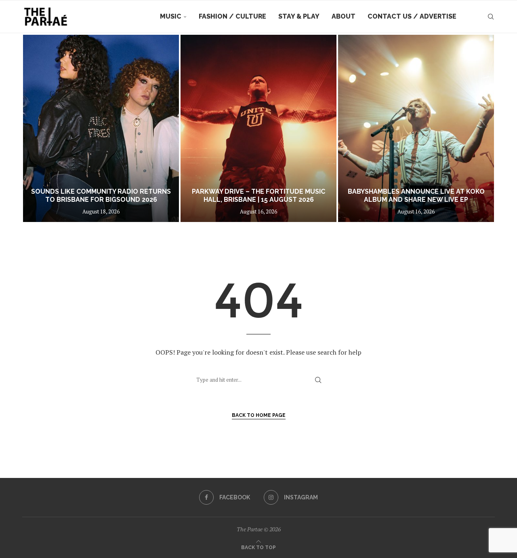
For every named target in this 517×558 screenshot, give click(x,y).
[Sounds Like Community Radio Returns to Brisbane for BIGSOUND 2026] (101, 128)
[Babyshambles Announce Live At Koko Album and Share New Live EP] (416, 128)
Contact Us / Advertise (412, 16)
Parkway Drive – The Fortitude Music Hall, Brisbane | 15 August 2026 (258, 196)
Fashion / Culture (232, 16)
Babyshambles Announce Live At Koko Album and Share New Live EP (416, 196)
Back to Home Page (259, 415)
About (343, 16)
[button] (37, 128)
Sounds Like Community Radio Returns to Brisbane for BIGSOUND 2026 (101, 196)
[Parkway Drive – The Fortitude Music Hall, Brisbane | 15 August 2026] (258, 128)
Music (170, 16)
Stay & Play (298, 16)
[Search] (491, 16)
